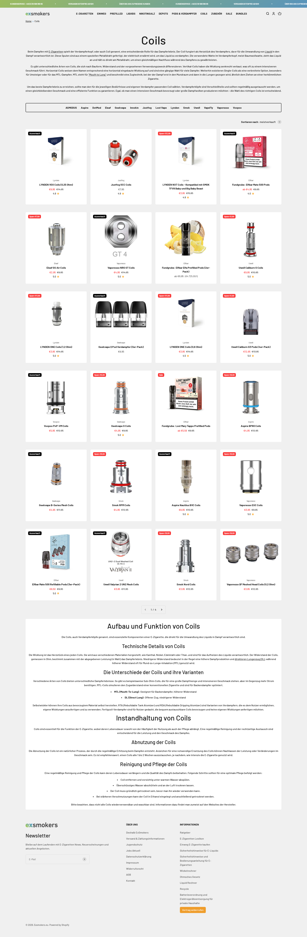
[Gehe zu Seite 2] (161, 610)
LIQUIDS (130, 13)
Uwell (197, 107)
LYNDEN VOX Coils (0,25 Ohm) (56, 184)
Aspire (84, 107)
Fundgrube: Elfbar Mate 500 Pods (251, 184)
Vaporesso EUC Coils (251, 505)
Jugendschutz (134, 844)
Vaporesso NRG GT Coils (121, 267)
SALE (229, 13)
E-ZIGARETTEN (84, 13)
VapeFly (208, 107)
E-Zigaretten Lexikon (192, 838)
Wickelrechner (188, 870)
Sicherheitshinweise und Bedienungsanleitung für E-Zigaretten (195, 860)
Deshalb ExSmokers (137, 832)
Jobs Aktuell (133, 850)
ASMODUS (71, 107)
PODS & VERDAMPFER (184, 13)
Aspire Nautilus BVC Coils (186, 505)
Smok (186, 107)
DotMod (96, 107)
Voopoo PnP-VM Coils (56, 425)
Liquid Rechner (188, 882)
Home (28, 21)
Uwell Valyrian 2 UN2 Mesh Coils (121, 584)
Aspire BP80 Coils (251, 425)
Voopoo (237, 107)
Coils (37, 21)
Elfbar (250, 180)
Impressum (132, 862)
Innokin (134, 107)
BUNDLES (241, 13)
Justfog (147, 107)
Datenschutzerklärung (138, 856)
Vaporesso (223, 107)
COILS (204, 13)
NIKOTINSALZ (147, 13)
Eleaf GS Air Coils (56, 267)
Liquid (268, 51)
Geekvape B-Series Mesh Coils (56, 505)
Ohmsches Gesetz (190, 876)
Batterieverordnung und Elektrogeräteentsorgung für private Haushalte (196, 898)
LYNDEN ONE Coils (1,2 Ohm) (56, 346)
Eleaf (108, 107)
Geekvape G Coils (121, 425)
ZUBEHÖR (216, 13)
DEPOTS (163, 13)
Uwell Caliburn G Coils (251, 267)
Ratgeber (185, 832)
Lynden (175, 107)
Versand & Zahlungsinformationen (145, 838)
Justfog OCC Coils (121, 184)
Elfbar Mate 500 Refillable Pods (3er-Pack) (56, 584)
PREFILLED (116, 13)
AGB (128, 874)
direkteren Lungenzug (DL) (250, 659)
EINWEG (101, 13)
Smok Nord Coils (186, 584)
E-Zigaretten (56, 51)
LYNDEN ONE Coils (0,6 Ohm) (186, 346)
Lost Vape (161, 107)
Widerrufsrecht (135, 868)
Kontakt (130, 880)
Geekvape (120, 107)
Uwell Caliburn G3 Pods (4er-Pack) (251, 346)
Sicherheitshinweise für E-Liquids (199, 850)
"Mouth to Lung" (97, 74)
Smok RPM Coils (121, 505)
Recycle (184, 888)
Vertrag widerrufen (193, 909)
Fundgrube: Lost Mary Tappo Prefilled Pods (186, 425)
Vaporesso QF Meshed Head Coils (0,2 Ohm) (251, 584)
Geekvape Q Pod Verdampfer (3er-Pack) (121, 346)
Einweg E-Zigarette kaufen (195, 844)
